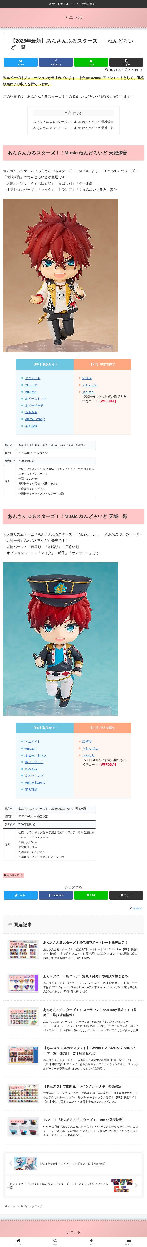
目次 (68, 113)
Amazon (30, 392)
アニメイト (32, 378)
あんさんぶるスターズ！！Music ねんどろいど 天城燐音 (75, 121)
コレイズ (31, 385)
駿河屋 (87, 378)
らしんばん (90, 385)
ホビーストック (36, 398)
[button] (135, 677)
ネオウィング (34, 775)
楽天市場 (31, 426)
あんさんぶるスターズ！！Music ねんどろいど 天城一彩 (75, 128)
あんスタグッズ (15, 875)
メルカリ (88, 392)
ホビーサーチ (34, 405)
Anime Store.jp (35, 419)
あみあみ (31, 412)
